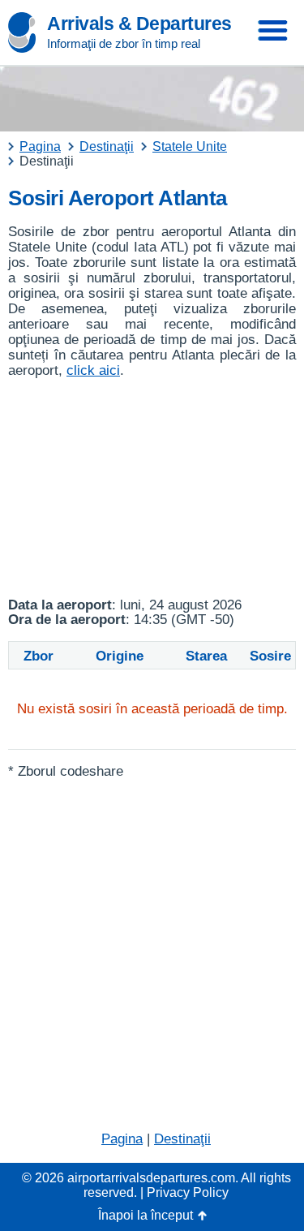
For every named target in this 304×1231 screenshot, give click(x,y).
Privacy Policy (188, 1192)
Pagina (122, 1139)
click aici (93, 370)
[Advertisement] (152, 488)
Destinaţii (182, 1139)
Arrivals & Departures (139, 23)
